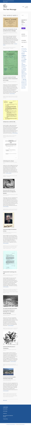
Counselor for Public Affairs (8, 289)
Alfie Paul (22, 49)
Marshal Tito (8, 290)
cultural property (14, 393)
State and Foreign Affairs (10, 275)
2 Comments (8, 176)
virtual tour (24, 86)
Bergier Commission (9, 393)
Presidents (4, 82)
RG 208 (7, 136)
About (23, 6)
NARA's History (5, 315)
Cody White (25, 51)
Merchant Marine (9, 47)
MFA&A (25, 66)
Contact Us (26, 7)
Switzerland (4, 396)
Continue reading (12, 93)
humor (12, 135)
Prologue (7, 248)
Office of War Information (13, 290)
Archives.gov (5, 411)
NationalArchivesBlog (11, 81)
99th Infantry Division (7, 245)
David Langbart (7, 135)
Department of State (13, 246)
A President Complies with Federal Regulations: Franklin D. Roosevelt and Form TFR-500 (10, 79)
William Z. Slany (8, 396)
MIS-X (14, 175)
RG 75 (26, 81)
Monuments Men (6, 195)
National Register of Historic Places (24, 72)
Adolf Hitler (22, 48)
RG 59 (24, 79)
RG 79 (22, 82)
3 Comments (11, 48)
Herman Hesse (14, 394)
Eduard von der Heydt (5, 394)
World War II (4, 33)
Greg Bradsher (10, 394)
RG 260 (23, 84)
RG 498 (16, 175)
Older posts (5, 400)
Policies (27, 6)
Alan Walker (25, 48)
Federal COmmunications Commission (8, 247)
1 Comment (7, 292)
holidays (10, 135)
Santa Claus (9, 136)
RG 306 (25, 84)
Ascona (6, 393)
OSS (24, 78)
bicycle (6, 175)
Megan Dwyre (11, 175)
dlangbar (9, 232)
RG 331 (23, 85)
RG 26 (12, 47)
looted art (23, 65)
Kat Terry (6, 47)
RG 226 (25, 83)
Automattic (22, 424)
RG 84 (25, 82)
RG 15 (25, 78)
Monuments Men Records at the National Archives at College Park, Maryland (9, 192)
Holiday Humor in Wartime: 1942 (9, 121)
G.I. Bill (13, 247)
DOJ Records (14, 232)
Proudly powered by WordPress (10, 424)
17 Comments (13, 248)
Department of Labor (8, 246)
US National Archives (11, 314)
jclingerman (9, 349)
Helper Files (8, 175)
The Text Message (9, 9)
